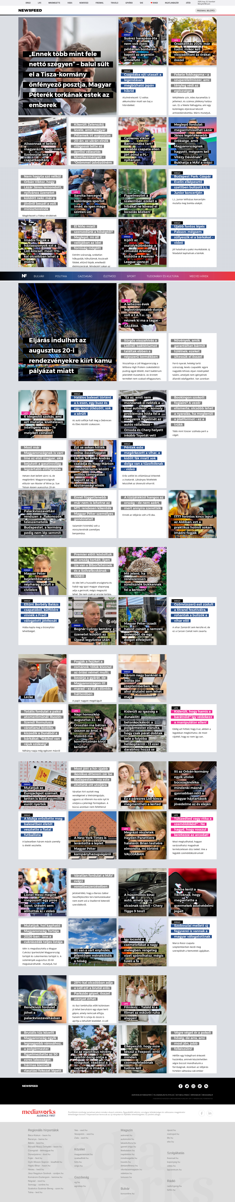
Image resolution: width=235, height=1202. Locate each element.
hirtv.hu (78, 1162)
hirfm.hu (171, 1190)
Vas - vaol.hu (80, 1130)
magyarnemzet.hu (83, 1154)
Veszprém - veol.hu (84, 1134)
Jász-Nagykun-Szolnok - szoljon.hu (45, 1173)
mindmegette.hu (129, 1158)
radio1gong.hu (174, 1186)
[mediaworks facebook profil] (202, 1113)
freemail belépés (206, 10)
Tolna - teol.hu (35, 1192)
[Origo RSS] (206, 1086)
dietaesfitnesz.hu (129, 1165)
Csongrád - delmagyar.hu (41, 1150)
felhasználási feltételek (163, 1095)
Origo (28, 3)
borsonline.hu (127, 1193)
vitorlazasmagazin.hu (131, 1169)
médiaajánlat (207, 1095)
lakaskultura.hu (128, 1143)
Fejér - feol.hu (35, 1158)
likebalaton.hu (128, 1150)
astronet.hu (126, 1135)
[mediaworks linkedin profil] (210, 1113)
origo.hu (78, 1165)
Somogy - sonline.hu (38, 1184)
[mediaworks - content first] (38, 1113)
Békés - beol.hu (36, 1143)
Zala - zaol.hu (81, 1138)
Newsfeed (83, 3)
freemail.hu (172, 1158)
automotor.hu (127, 1139)
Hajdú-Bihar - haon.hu (39, 1165)
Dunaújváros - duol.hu (39, 1154)
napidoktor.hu (127, 1154)
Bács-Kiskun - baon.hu (39, 1135)
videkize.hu (126, 1173)
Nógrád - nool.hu (36, 1181)
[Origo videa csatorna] (200, 1086)
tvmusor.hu (126, 1177)
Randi (155, 3)
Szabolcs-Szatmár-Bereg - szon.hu (45, 1188)
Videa (69, 3)
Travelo (114, 3)
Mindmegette (54, 3)
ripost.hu (171, 1130)
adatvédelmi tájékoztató (142, 1095)
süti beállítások (182, 1095)
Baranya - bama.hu (37, 1139)
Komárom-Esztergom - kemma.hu (45, 1177)
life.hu (170, 1138)
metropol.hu (173, 1134)
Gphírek (129, 3)
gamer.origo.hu (128, 1146)
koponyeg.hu (173, 1162)
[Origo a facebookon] (181, 1086)
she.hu (170, 1141)
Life (39, 3)
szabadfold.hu (81, 1158)
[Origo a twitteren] (187, 1086)
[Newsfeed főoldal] (30, 1086)
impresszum (195, 1095)
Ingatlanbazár (172, 3)
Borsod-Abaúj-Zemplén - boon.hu (45, 1146)
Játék (188, 3)
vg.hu (77, 1182)
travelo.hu (126, 1162)
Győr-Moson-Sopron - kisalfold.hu (45, 1162)
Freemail (100, 3)
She (141, 3)
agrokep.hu (80, 1186)
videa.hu (171, 1165)
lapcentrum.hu (174, 1169)
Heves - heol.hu (36, 1169)
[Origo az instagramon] (193, 1086)
